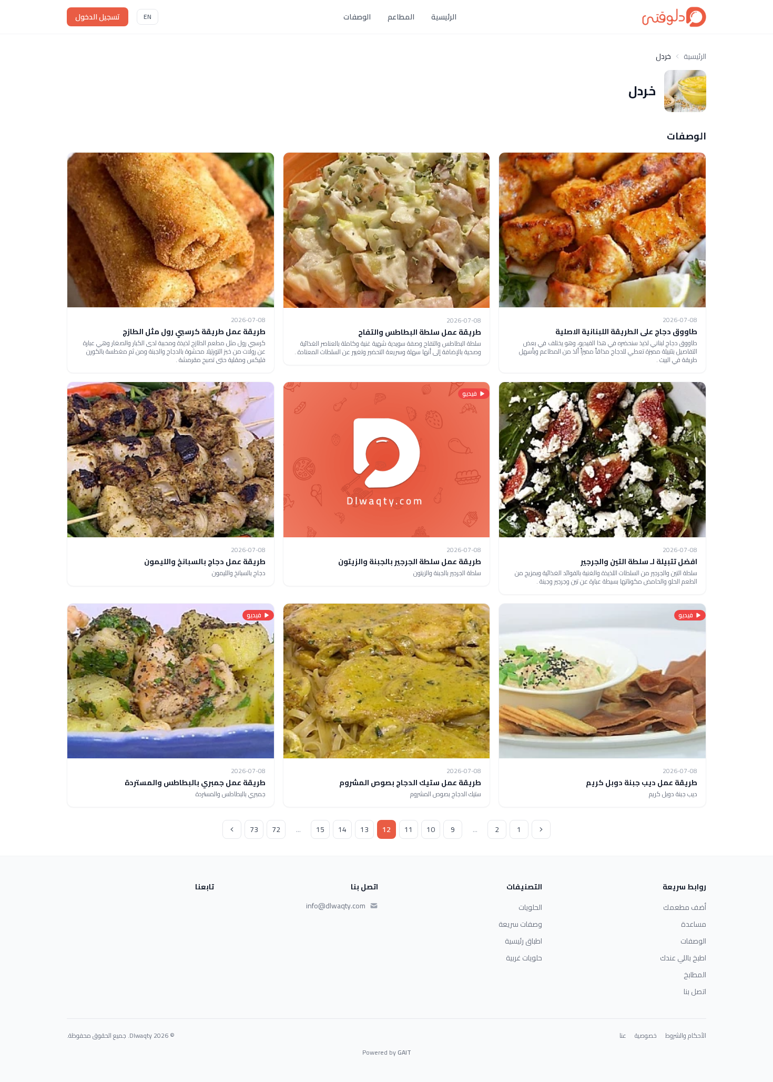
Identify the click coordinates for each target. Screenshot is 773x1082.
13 (364, 829)
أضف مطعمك (684, 907)
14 (342, 829)
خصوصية (646, 1035)
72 (276, 829)
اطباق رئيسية (523, 941)
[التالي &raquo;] (231, 829)
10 (430, 829)
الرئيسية (443, 17)
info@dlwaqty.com (335, 905)
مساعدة (693, 924)
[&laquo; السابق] (541, 829)
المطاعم (401, 17)
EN (147, 17)
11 (408, 829)
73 (254, 829)
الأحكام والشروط (685, 1035)
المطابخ (695, 974)
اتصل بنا (695, 991)
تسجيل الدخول (97, 17)
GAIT (404, 1052)
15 (320, 829)
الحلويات (530, 907)
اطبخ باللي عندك (683, 958)
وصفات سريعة (520, 924)
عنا (622, 1035)
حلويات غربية (524, 958)
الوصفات (357, 17)
